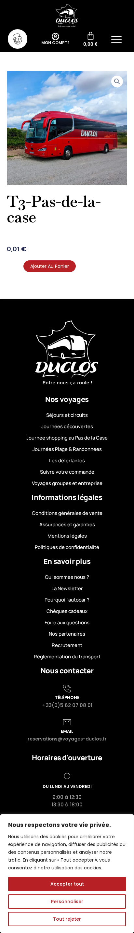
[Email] (67, 722)
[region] (67, 873)
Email (67, 731)
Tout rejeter (67, 919)
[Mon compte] (55, 36)
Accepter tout (67, 884)
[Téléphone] (67, 688)
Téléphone (67, 697)
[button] (116, 40)
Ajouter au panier (49, 266)
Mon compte (55, 42)
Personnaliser (67, 901)
